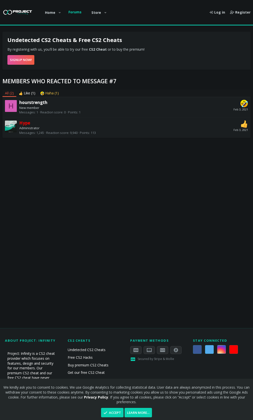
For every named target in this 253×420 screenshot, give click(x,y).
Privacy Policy (96, 397)
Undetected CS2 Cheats (86, 349)
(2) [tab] (9, 93)
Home (50, 12)
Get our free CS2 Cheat (86, 372)
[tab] (27, 93)
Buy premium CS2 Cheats (88, 365)
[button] (59, 12)
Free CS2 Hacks (80, 357)
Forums (75, 12)
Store (96, 12)
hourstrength (33, 102)
